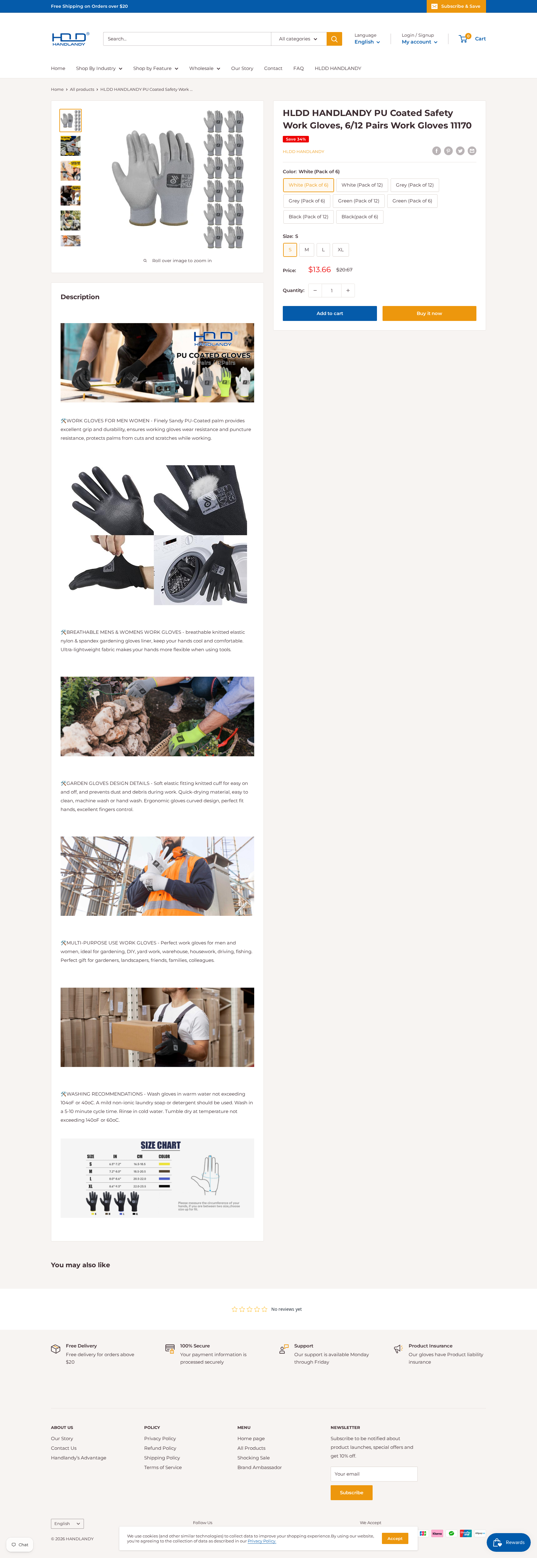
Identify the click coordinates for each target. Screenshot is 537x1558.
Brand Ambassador (259, 1467)
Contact (273, 68)
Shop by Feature (152, 68)
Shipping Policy (162, 1458)
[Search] (334, 39)
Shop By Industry (96, 68)
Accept (395, 1538)
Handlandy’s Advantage (78, 1458)
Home (58, 68)
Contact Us (63, 1448)
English (62, 1523)
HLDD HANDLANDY (338, 68)
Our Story (242, 68)
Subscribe (351, 1492)
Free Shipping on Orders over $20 (89, 6)
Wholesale (201, 68)
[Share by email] (472, 150)
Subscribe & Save (460, 6)
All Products (251, 1448)
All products (82, 89)
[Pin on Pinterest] (448, 150)
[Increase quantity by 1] (348, 290)
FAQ (298, 68)
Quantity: (294, 290)
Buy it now (429, 313)
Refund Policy (160, 1448)
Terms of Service (163, 1467)
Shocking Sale (253, 1458)
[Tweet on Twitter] (460, 150)
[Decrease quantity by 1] (315, 290)
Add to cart (330, 313)
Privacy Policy (160, 1438)
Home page (251, 1438)
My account (417, 42)
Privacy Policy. (262, 1540)
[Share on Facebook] (436, 150)
